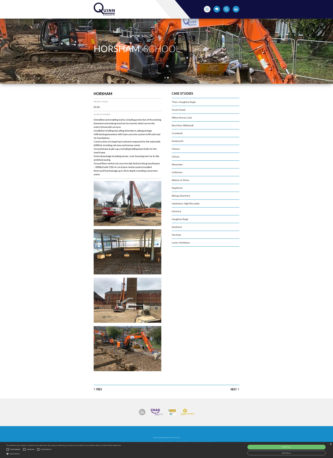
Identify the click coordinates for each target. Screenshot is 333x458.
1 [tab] (165, 78)
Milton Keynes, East (182, 117)
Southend (177, 226)
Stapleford (177, 187)
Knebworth (177, 141)
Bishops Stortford (181, 195)
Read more (117, 445)
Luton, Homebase (181, 242)
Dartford (176, 211)
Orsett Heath (178, 109)
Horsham (176, 234)
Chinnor (176, 148)
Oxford (175, 156)
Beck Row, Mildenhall (182, 125)
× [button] (331, 444)
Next (234, 389)
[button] (64, 453)
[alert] (166, 450)
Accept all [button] (286, 447)
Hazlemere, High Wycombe (186, 203)
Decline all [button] (286, 453)
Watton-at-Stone (180, 180)
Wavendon (177, 164)
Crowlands (177, 133)
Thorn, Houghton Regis (184, 102)
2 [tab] (168, 78)
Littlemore (177, 172)
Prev (99, 389)
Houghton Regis (180, 219)
